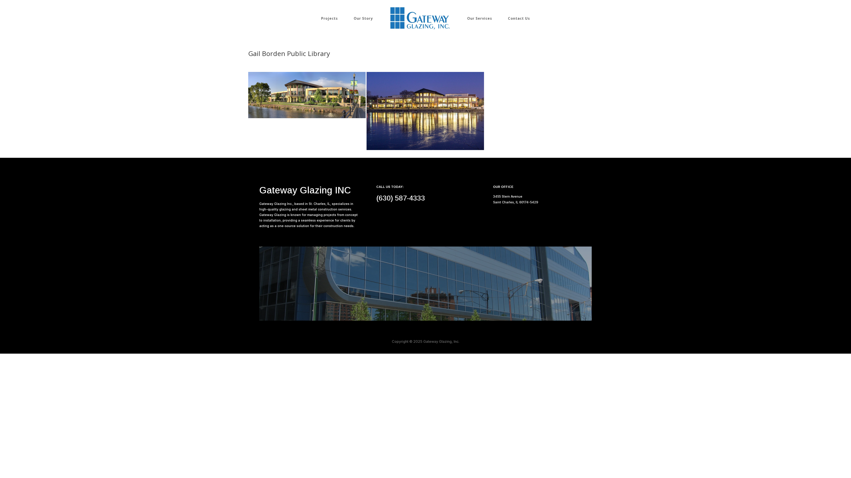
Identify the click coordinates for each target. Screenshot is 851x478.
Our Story (363, 18)
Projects (329, 18)
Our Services (479, 18)
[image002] (307, 95)
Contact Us (519, 18)
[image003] (425, 111)
